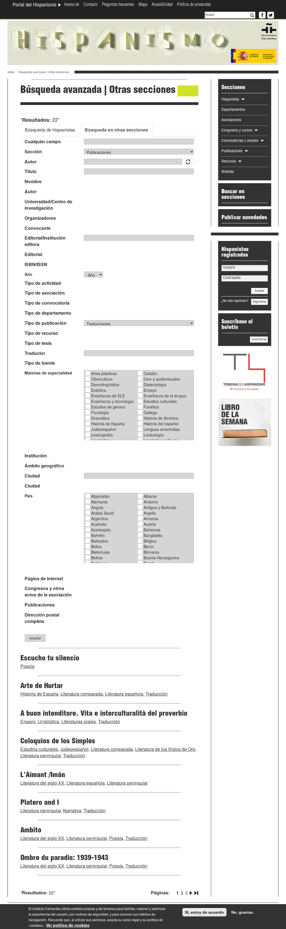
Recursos (229, 162)
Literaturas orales (78, 721)
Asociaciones (231, 120)
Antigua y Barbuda (160, 507)
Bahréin (98, 535)
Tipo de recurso (41, 333)
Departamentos (233, 110)
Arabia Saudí (102, 513)
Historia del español (161, 423)
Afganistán (100, 496)
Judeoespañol (103, 429)
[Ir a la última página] (195, 892)
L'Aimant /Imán (42, 775)
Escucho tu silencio (49, 658)
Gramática (100, 418)
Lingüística (48, 721)
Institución (36, 456)
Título (31, 171)
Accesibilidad (162, 5)
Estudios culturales (160, 401)
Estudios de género (108, 407)
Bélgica (150, 541)
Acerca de (71, 5)
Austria (150, 524)
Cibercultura (102, 379)
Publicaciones (40, 605)
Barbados (99, 541)
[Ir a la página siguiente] (191, 892)
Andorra (151, 502)
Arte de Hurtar (41, 686)
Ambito (30, 830)
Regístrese (259, 302)
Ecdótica (98, 390)
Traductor (35, 353)
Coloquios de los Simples (57, 741)
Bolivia (97, 557)
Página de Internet (44, 578)
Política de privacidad (194, 5)
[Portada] (143, 42)
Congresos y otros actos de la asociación (48, 591)
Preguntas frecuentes (118, 5)
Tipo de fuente (40, 363)
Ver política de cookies (67, 925)
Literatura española (124, 694)
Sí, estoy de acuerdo (204, 912)
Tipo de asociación (45, 293)
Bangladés (153, 535)
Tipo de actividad (43, 283)
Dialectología (155, 384)
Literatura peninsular (40, 755)
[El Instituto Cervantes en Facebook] (261, 14)
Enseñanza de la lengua (165, 395)
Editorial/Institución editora (45, 241)
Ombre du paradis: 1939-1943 (64, 858)
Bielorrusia (100, 552)
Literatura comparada (82, 694)
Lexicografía (102, 435)
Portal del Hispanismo (35, 5)
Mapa (143, 5)
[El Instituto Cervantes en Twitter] (270, 14)
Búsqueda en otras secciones (116, 129)
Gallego (150, 412)
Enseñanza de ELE (108, 395)
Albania (150, 496)
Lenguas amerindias (162, 429)
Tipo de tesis (38, 343)
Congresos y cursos (237, 131)
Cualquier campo (43, 141)
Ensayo (150, 390)
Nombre (33, 181)
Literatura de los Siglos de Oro (165, 749)
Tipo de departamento (48, 313)
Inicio (11, 72)
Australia (98, 524)
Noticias (227, 172)
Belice (96, 546)
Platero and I (39, 803)
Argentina (99, 518)
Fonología (100, 412)
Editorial (33, 254)
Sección (33, 152)
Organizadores (40, 218)
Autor (31, 162)
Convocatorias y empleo (240, 141)
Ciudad (32, 476)
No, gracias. (242, 912)
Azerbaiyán (101, 529)
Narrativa (72, 810)
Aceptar (35, 638)
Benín (149, 546)
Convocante (38, 228)
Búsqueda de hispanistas (50, 129)
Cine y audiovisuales (162, 379)
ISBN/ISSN (36, 264)
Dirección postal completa (42, 618)
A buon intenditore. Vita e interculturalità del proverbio (103, 714)
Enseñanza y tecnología (112, 401)
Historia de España (108, 423)
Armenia (151, 518)
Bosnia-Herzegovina (161, 557)
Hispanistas (230, 100)
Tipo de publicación (45, 323)
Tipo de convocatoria (47, 303)
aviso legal (131, 919)
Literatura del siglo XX (42, 783)
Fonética (151, 407)
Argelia (150, 513)
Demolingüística (105, 384)
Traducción (157, 694)
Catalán (150, 373)
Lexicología (154, 435)
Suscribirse (259, 339)
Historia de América (161, 418)
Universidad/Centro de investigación (48, 205)
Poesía (27, 666)
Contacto (90, 5)
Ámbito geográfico (44, 466)
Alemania (99, 502)
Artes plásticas (104, 373)
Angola (97, 507)
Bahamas (152, 529)
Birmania (151, 552)
